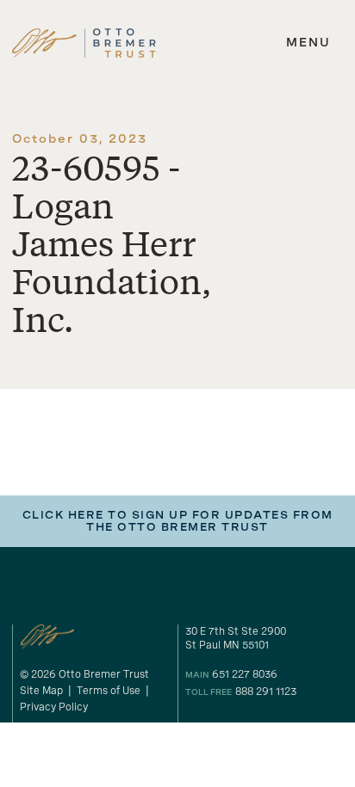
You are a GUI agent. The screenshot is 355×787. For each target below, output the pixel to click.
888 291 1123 (265, 692)
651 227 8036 (244, 674)
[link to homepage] (84, 43)
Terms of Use (108, 691)
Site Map (41, 691)
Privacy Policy (54, 707)
